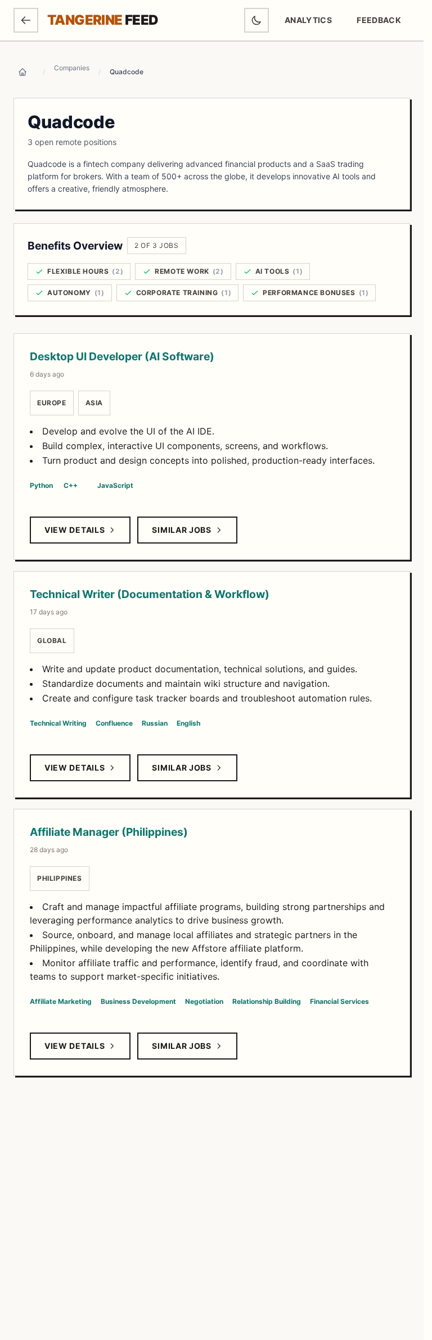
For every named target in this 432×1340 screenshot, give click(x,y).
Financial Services (339, 1001)
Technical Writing (58, 723)
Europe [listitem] (51, 403)
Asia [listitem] (94, 403)
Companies (71, 68)
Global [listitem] (52, 640)
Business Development (138, 1001)
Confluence (114, 723)
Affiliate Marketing (61, 1001)
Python (41, 485)
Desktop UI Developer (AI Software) (122, 356)
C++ (71, 485)
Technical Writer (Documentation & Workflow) (149, 594)
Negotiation (204, 1001)
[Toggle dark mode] (256, 20)
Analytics (308, 20)
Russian (155, 723)
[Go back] (26, 20)
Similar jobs (181, 530)
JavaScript (115, 485)
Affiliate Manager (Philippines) (109, 832)
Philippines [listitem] (59, 878)
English (188, 723)
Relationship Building (266, 1001)
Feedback (383, 22)
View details (74, 530)
